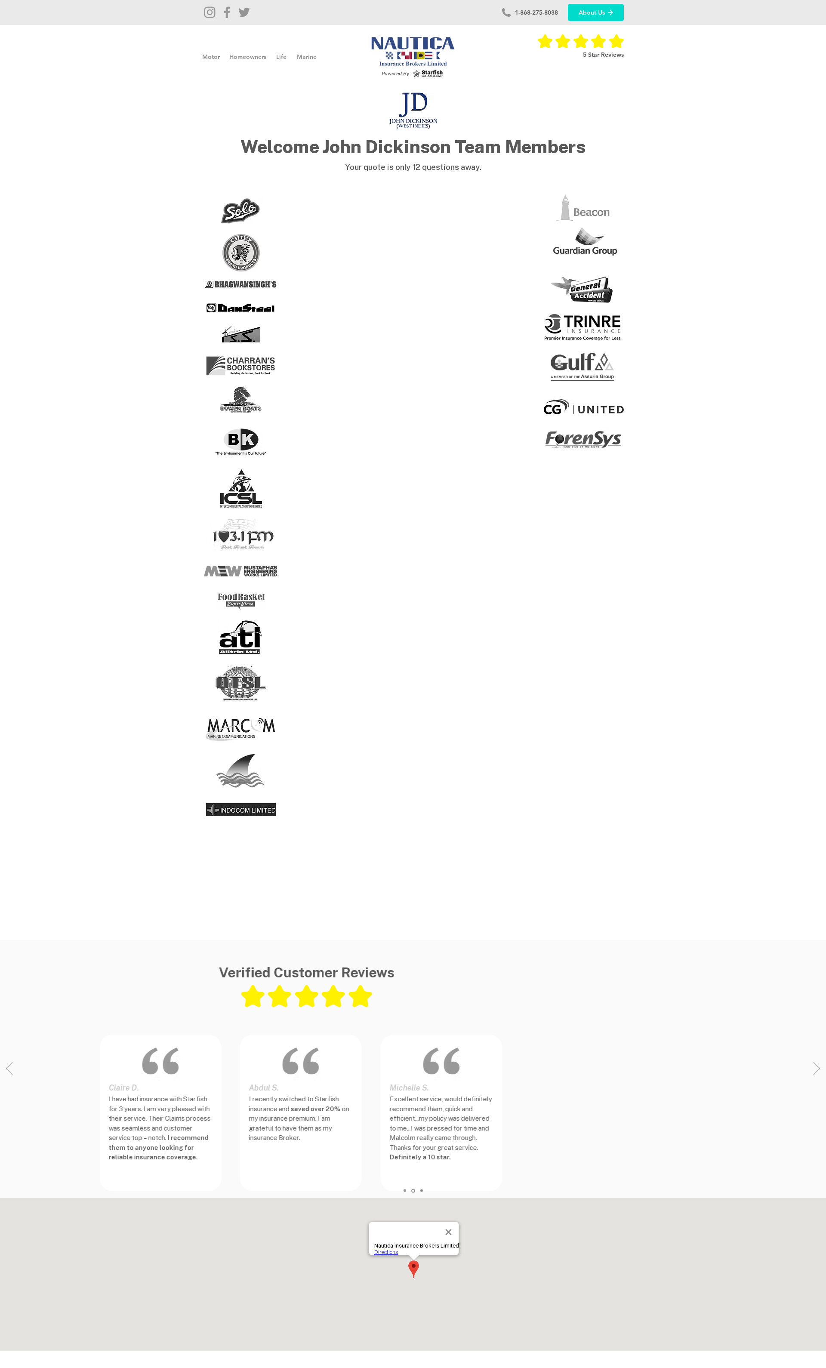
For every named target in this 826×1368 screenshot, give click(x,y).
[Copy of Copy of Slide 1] (421, 1190)
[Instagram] (209, 12)
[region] (241, 210)
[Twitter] (244, 12)
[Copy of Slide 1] (413, 1190)
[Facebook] (226, 12)
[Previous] (9, 1069)
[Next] (817, 1069)
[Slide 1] (405, 1190)
